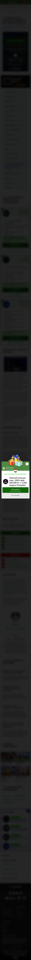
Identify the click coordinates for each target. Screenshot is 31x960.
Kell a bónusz (15, 490)
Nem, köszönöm (15, 495)
